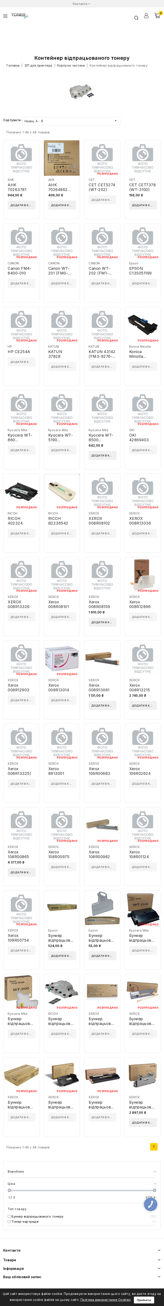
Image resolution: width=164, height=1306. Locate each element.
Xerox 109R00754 (18, 937)
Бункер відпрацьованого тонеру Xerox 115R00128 (146, 1109)
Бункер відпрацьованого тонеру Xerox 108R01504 (105, 1109)
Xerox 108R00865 (18, 854)
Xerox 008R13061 (99, 687)
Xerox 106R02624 (140, 771)
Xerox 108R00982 (99, 854)
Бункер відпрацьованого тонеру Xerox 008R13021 (146, 1026)
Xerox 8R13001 (56, 771)
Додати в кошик (22, 205)
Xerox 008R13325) (19, 771)
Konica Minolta (140, 346)
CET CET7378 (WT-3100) (142, 187)
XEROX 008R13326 (19, 604)
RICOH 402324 (15, 520)
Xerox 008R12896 (140, 604)
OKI (132, 430)
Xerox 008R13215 (139, 687)
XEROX (94, 513)
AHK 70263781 (17, 187)
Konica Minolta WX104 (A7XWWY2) (141, 358)
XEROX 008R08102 (99, 520)
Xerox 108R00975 (59, 854)
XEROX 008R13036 (140, 520)
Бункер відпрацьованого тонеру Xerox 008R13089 (24, 1109)
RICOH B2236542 (58, 520)
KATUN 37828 (55, 354)
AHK (11, 180)
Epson (134, 263)
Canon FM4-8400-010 (19, 270)
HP (10, 346)
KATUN (53, 346)
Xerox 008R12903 (18, 687)
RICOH (13, 513)
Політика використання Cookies (106, 1300)
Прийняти (144, 1300)
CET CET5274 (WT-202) (102, 187)
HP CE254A (19, 351)
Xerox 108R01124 (139, 854)
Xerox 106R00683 (99, 771)
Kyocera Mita (17, 430)
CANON (13, 263)
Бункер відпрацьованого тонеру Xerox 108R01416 (65, 1109)
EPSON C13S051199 (140, 270)
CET (92, 180)
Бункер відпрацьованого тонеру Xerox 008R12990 (105, 1026)
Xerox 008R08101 (58, 604)
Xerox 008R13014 (58, 687)
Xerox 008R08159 (99, 604)
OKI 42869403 (139, 437)
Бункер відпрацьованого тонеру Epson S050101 (105, 942)
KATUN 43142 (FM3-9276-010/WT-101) (102, 356)
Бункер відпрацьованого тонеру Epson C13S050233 (65, 942)
